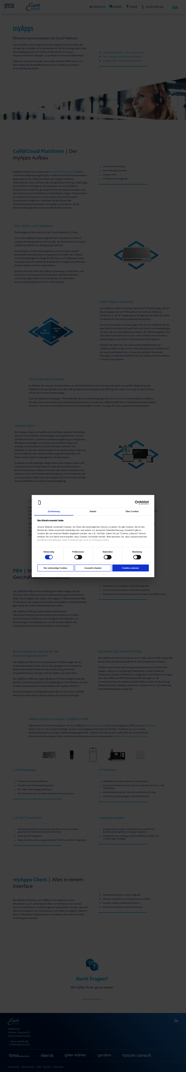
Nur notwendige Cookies (55, 568)
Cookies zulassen (130, 568)
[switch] (78, 557)
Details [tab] (93, 511)
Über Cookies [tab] (132, 511)
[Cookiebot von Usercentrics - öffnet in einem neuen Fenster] (137, 503)
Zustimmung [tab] (54, 511)
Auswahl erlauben (93, 568)
